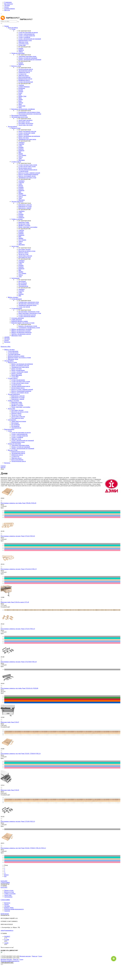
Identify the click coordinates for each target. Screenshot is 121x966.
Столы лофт (22, 45)
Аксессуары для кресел (25, 120)
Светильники (15, 278)
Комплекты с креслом (25, 204)
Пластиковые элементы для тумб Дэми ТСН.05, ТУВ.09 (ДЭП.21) (21, 753)
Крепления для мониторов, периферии (23, 109)
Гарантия (7, 910)
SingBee (20, 193)
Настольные (22, 281)
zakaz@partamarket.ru (7, 930)
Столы (13, 29)
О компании (8, 2)
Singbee (20, 153)
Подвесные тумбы (23, 224)
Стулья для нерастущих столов (27, 165)
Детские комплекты (17, 201)
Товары (6, 26)
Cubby (20, 145)
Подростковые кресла (25, 168)
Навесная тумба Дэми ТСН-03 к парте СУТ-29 (15, 602)
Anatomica (21, 142)
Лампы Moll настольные (18, 421)
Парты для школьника (18, 370)
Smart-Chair (21, 106)
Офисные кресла (23, 75)
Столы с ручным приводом (26, 35)
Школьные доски (16, 335)
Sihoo (20, 104)
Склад (40, 956)
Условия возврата (9, 8)
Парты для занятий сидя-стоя (27, 131)
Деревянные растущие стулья (27, 177)
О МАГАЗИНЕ (5, 882)
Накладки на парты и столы (26, 251)
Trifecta (20, 51)
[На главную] (10, 19)
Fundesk (20, 216)
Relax (20, 101)
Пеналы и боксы (23, 252)
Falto (19, 94)
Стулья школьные (16, 308)
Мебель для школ (13, 297)
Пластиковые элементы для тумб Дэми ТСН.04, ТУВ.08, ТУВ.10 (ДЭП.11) (23, 848)
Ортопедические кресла (25, 69)
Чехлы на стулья (23, 254)
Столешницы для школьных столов (29, 327)
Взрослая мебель (13, 27)
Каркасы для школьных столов (27, 326)
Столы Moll (14, 376)
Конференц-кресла (24, 80)
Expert (20, 93)
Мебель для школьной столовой (21, 330)
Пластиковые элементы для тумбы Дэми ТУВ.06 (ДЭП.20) (18, 503)
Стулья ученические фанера (26, 316)
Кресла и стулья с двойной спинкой (29, 173)
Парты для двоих (23, 137)
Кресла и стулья (16, 66)
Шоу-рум (7, 10)
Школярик (21, 160)
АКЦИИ (6, 337)
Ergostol (20, 48)
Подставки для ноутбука (25, 123)
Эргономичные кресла (25, 70)
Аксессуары (15, 246)
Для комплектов (23, 286)
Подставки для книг (24, 249)
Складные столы (23, 43)
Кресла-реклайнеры (24, 77)
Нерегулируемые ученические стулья (29, 313)
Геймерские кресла (24, 72)
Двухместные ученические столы (28, 303)
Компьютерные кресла (25, 78)
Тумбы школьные (16, 319)
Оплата (6, 7)
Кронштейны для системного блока (29, 112)
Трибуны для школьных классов (21, 334)
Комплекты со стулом (25, 206)
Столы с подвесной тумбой (26, 133)
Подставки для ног (24, 121)
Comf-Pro (21, 144)
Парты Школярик (16, 375)
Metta (20, 98)
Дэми (20, 158)
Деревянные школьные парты (27, 305)
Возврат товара (8, 907)
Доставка (7, 5)
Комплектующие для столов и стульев (22, 323)
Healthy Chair (22, 96)
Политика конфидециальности (10, 961)
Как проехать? (8, 4)
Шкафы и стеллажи (24, 225)
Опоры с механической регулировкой (29, 59)
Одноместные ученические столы (28, 302)
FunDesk (21, 149)
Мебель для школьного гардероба (21, 329)
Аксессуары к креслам (25, 256)
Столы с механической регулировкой (29, 39)
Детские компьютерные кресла (27, 169)
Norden (20, 99)
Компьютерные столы (25, 40)
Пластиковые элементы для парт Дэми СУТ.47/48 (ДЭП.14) (19, 661)
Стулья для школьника (18, 380)
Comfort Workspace (24, 86)
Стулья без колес (23, 171)
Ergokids (20, 147)
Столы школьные (16, 299)
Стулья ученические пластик (27, 315)
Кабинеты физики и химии (19, 321)
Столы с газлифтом (24, 37)
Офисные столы (23, 42)
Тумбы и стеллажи (17, 219)
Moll (19, 152)
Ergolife (20, 90)
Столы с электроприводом (26, 34)
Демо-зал (34, 956)
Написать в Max (5, 346)
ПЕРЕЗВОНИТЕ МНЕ (7, 962)
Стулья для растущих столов (27, 166)
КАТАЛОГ (4, 881)
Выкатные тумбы (23, 222)
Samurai (20, 102)
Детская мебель (12, 126)
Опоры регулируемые (18, 53)
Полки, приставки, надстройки (27, 227)
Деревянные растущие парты (27, 139)
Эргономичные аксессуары (19, 117)
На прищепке (22, 284)
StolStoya (21, 50)
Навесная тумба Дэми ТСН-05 (10, 790)
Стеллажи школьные (17, 318)
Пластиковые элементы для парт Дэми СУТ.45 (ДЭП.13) (18, 628)
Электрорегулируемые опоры (27, 56)
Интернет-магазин (25, 956)
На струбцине (22, 283)
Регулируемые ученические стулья (28, 311)
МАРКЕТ (7, 936)
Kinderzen (21, 150)
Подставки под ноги (24, 257)
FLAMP (6, 939)
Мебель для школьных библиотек (21, 332)
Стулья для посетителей (25, 82)
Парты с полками (23, 134)
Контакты (7, 342)
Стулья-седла (22, 74)
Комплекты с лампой (24, 208)
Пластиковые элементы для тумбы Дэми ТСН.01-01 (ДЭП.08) (19, 688)
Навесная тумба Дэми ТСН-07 (10, 722)
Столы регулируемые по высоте (28, 32)
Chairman (21, 85)
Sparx (20, 107)
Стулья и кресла (16, 161)
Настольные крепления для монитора (29, 114)
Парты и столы (15, 128)
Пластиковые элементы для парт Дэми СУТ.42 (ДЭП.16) (18, 536)
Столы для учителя (24, 307)
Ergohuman (21, 88)
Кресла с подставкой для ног (27, 176)
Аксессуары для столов (25, 125)
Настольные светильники (19, 115)
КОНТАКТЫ (5, 914)
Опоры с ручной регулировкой (27, 58)
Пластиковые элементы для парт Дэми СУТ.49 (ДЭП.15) (18, 821)
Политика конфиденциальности (14, 909)
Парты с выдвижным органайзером (29, 136)
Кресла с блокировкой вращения (28, 174)
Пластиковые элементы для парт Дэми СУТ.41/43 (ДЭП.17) (19, 569)
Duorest (20, 185)
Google (6, 943)
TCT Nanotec (22, 155)
